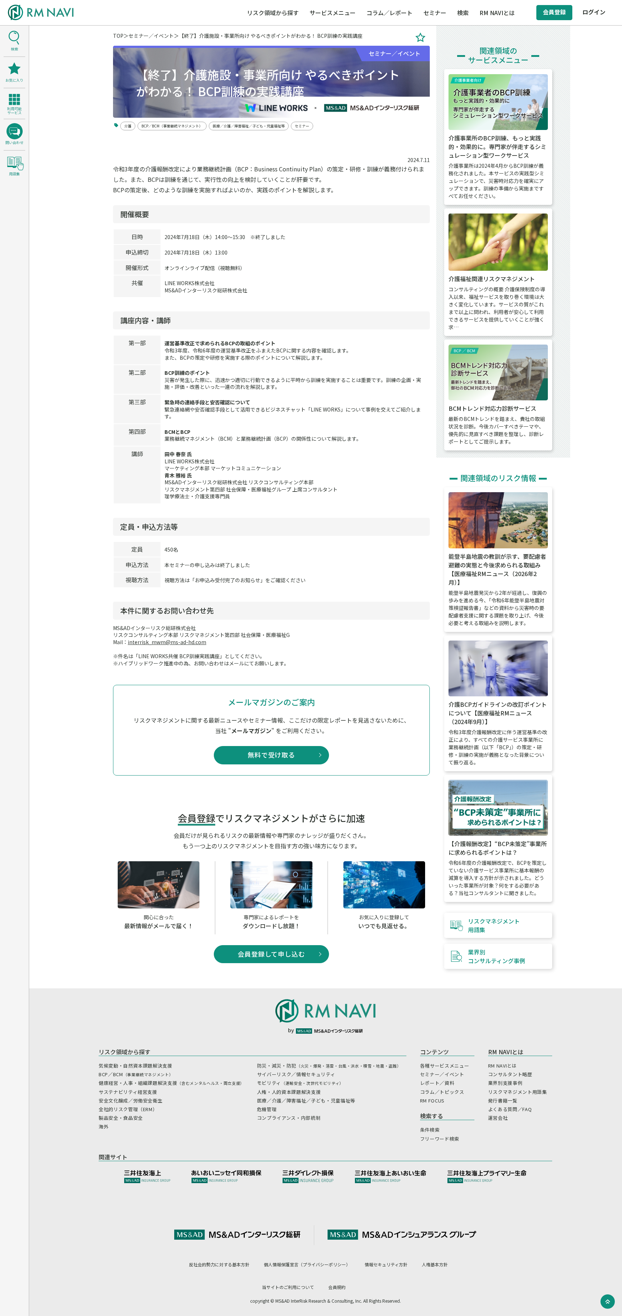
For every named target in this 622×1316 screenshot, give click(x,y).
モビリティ (300, 1082)
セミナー (434, 12)
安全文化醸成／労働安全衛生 (130, 1100)
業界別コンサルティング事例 (496, 956)
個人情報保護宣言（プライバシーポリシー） (307, 1264)
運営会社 (498, 1117)
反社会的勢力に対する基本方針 (219, 1264)
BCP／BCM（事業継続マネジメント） (172, 126)
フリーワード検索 (439, 1138)
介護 (127, 126)
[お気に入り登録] (420, 37)
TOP (118, 35)
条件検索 (430, 1129)
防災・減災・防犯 (329, 1065)
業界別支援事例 (505, 1082)
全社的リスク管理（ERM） (128, 1109)
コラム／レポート (389, 12)
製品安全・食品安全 (121, 1117)
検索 (463, 12)
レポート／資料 (437, 1082)
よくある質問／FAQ (510, 1109)
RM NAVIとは (502, 1065)
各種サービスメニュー (444, 1065)
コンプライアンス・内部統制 (288, 1117)
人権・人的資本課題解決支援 (289, 1091)
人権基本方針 (435, 1264)
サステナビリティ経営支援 (128, 1091)
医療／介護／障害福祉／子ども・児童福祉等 (249, 126)
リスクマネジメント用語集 (494, 925)
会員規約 (337, 1287)
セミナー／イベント (151, 35)
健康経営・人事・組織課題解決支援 (171, 1082)
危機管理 (267, 1109)
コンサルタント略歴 (510, 1074)
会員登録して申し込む (271, 953)
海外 (103, 1126)
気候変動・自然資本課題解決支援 (135, 1065)
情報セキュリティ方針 (386, 1264)
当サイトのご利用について (288, 1287)
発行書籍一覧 (503, 1100)
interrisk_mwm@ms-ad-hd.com (167, 642)
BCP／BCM (136, 1074)
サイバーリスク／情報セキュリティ (296, 1074)
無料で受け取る (271, 754)
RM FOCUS (432, 1100)
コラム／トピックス (442, 1091)
